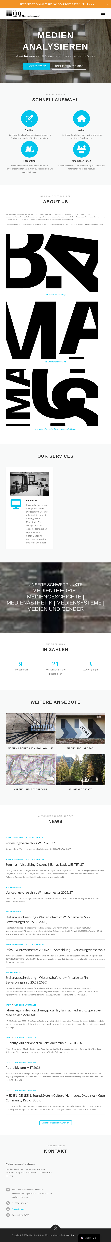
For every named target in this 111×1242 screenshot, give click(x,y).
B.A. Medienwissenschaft (56, 283)
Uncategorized (13, 876)
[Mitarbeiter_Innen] (81, 138)
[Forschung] (29, 138)
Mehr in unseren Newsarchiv (55, 1111)
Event (8, 994)
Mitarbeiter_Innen (81, 149)
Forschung (29, 149)
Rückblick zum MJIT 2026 (23, 1056)
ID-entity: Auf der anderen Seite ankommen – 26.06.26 (44, 1031)
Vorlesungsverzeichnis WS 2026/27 (30, 832)
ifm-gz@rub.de (18, 1197)
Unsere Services (37, 54)
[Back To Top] (55, 1217)
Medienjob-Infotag (80, 737)
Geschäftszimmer (14, 826)
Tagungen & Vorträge (25, 994)
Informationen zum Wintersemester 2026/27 (57, 3)
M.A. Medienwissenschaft (55, 350)
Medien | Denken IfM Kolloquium (30, 737)
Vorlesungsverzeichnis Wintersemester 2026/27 (39, 881)
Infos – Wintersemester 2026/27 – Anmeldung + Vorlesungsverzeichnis (55, 938)
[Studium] (29, 107)
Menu (102, 13)
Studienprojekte (80, 778)
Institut (81, 119)
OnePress (71, 1224)
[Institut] (81, 107)
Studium (29, 119)
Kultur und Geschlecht (30, 778)
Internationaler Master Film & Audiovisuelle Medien (55, 417)
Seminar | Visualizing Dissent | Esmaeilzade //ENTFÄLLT (45, 853)
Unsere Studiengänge (69, 54)
